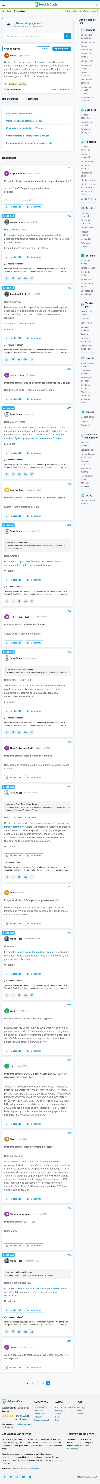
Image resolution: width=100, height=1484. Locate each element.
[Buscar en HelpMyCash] (90, 4)
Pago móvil (86, 425)
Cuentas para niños (87, 66)
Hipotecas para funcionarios (88, 186)
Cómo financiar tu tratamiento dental (24, 120)
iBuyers (84, 334)
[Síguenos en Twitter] (11, 1476)
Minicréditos (86, 238)
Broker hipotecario (86, 155)
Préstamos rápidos (17, 84)
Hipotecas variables (85, 167)
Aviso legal (81, 1407)
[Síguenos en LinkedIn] (29, 1476)
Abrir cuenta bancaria (86, 81)
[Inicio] (46, 5)
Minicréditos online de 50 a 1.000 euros (25, 128)
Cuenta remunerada (86, 48)
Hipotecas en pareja (87, 193)
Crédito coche (87, 227)
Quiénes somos (40, 1407)
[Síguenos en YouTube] (23, 1476)
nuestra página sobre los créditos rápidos (31, 952)
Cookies (80, 1413)
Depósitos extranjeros (86, 131)
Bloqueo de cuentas (86, 470)
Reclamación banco (87, 477)
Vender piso (86, 322)
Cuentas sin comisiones (86, 36)
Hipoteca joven (88, 179)
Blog (57, 1420)
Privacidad (81, 1410)
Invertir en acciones (85, 386)
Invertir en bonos (85, 401)
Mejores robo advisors (87, 364)
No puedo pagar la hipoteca (88, 455)
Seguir (44, 48)
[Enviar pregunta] (67, 36)
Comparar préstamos (85, 222)
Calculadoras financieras (65, 1407)
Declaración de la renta (88, 502)
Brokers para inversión (87, 379)
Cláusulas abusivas (85, 485)
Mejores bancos (88, 416)
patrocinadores (34, 1468)
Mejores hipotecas (85, 148)
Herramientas (31, 98)
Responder (63, 48)
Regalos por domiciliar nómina (86, 90)
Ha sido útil (15, 206)
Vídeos (58, 1413)
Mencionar (35, 206)
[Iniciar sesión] (96, 4)
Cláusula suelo (88, 449)
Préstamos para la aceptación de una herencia (29, 143)
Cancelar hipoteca (85, 328)
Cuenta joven (87, 60)
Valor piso (85, 318)
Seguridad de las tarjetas (87, 292)
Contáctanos (39, 1410)
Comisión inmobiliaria (86, 340)
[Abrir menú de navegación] (3, 4)
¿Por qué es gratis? (90, 11)
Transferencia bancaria (87, 99)
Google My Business (25, 1417)
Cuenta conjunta (85, 74)
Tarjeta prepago (88, 267)
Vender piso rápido (86, 313)
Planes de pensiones (85, 394)
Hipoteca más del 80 (87, 174)
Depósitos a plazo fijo (86, 123)
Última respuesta (60, 89)
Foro (9, 11)
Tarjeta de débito (85, 273)
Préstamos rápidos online (19, 113)
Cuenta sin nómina (86, 55)
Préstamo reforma (85, 233)
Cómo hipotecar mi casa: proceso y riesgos (27, 135)
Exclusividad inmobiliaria (87, 347)
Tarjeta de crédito (85, 262)
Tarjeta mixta (86, 279)
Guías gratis (60, 1410)
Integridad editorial (74, 11)
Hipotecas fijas (87, 161)
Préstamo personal (85, 214)
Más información (10, 98)
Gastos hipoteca (88, 198)
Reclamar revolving (85, 444)
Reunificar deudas (85, 463)
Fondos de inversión (86, 372)
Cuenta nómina (88, 42)
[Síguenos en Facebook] (4, 1476)
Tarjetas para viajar (87, 285)
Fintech (84, 420)
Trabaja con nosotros (42, 1420)
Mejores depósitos (85, 116)
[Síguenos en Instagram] (17, 1476)
